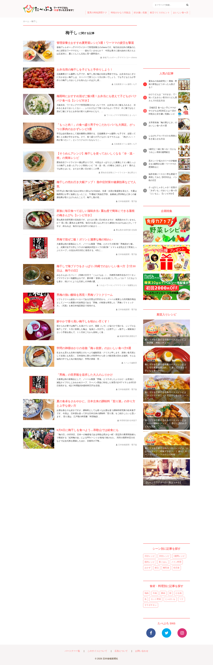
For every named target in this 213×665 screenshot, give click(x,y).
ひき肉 (179, 593)
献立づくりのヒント (160, 12)
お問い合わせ (141, 651)
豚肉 (163, 593)
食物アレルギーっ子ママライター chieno (120, 57)
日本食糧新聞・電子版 (127, 201)
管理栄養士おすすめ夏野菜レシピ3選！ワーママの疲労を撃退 (95, 42)
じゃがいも (170, 599)
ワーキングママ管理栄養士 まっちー (121, 115)
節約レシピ (150, 562)
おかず (148, 568)
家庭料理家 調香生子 (128, 336)
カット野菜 (156, 599)
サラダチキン (151, 605)
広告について (121, 651)
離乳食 (166, 568)
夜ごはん (163, 562)
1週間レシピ (179, 556)
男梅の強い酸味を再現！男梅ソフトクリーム (85, 294)
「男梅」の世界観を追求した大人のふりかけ (85, 374)
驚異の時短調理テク (97, 12)
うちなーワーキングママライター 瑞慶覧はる (118, 285)
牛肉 (155, 593)
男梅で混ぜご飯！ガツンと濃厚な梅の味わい (85, 239)
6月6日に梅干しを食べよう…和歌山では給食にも (88, 430)
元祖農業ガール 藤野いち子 (125, 84)
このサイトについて (97, 651)
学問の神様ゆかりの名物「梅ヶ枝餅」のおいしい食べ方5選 (94, 348)
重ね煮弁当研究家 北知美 (126, 230)
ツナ (181, 599)
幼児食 (176, 568)
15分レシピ (150, 556)
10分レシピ (164, 556)
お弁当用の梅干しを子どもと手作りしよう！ (85, 69)
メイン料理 (176, 562)
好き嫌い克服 (140, 12)
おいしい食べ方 (180, 12)
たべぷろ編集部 (130, 363)
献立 (157, 568)
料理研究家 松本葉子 (128, 420)
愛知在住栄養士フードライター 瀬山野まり (119, 172)
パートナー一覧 (72, 651)
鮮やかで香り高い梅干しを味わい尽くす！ (83, 321)
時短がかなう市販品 (121, 12)
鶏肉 (147, 593)
